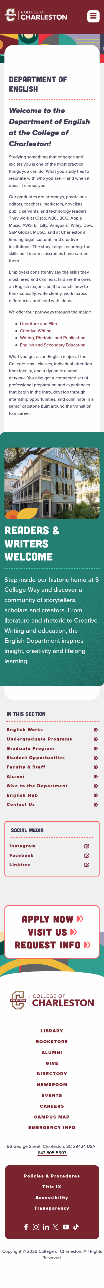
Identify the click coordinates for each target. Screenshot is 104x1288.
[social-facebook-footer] (26, 1229)
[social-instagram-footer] (36, 1229)
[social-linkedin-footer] (46, 1229)
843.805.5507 (52, 1153)
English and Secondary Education (52, 345)
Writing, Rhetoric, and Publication (52, 338)
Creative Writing (36, 331)
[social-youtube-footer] (66, 1229)
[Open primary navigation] (93, 16)
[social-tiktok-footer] (76, 1229)
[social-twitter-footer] (56, 1229)
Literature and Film (38, 323)
